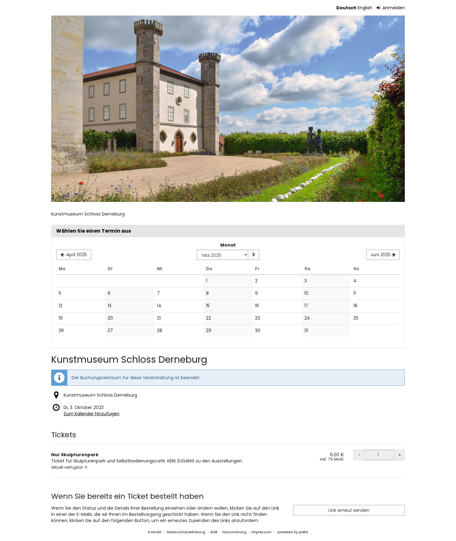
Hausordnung (234, 532)
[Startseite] (228, 109)
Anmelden (393, 8)
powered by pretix (293, 532)
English (365, 8)
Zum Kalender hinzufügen (91, 414)
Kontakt (154, 532)
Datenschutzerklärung (186, 532)
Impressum (261, 532)
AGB (213, 532)
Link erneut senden (349, 510)
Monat (228, 245)
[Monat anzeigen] (253, 255)
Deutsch (346, 8)
